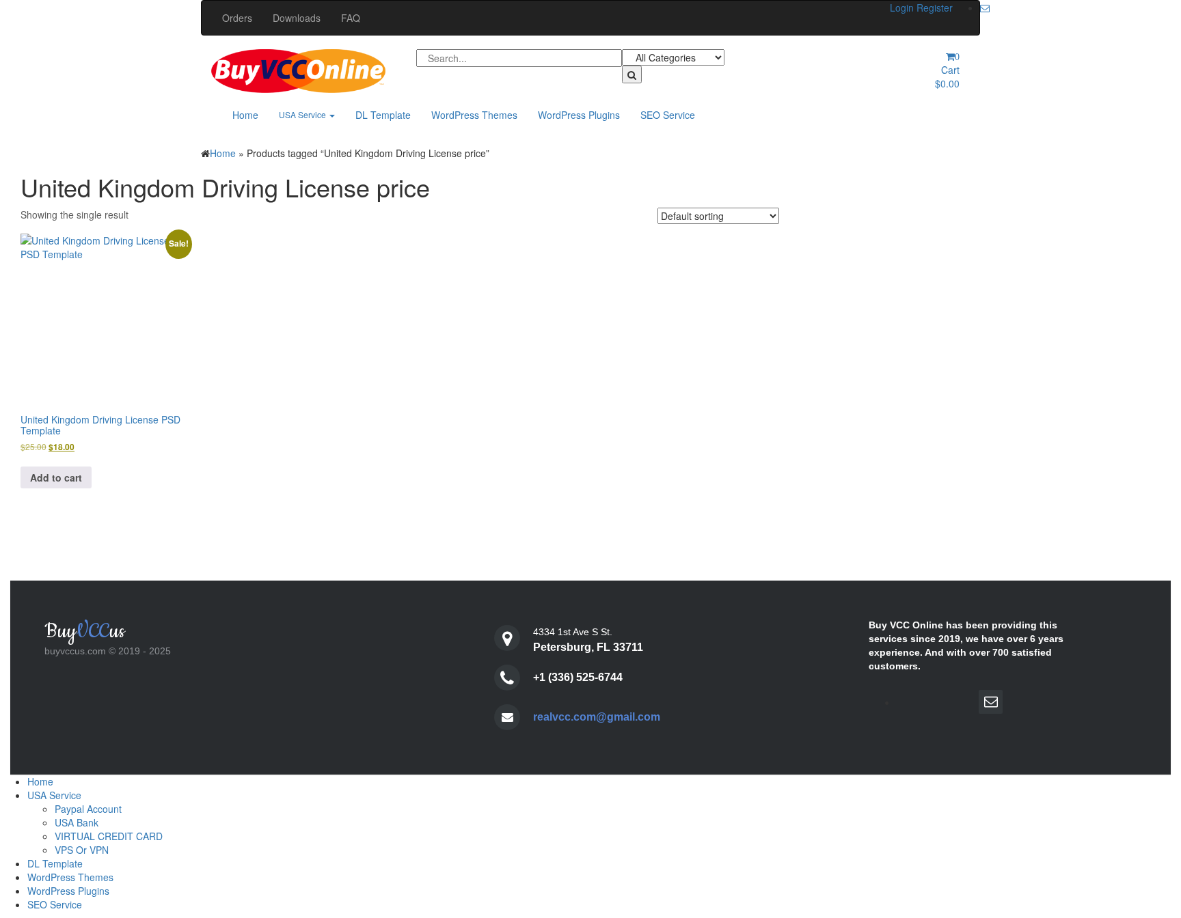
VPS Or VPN (82, 850)
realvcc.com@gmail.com (596, 717)
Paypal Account (88, 809)
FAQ (350, 18)
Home (245, 115)
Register (935, 7)
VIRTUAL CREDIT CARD (109, 836)
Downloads (297, 18)
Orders (237, 18)
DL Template (383, 115)
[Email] (985, 7)
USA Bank (76, 822)
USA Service (303, 114)
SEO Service (667, 115)
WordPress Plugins (579, 115)
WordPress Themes (474, 115)
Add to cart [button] (56, 477)
